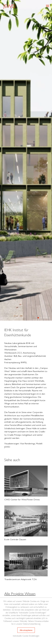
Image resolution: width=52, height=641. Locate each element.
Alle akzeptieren (26, 630)
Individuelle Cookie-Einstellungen (26, 635)
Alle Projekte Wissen (20, 593)
